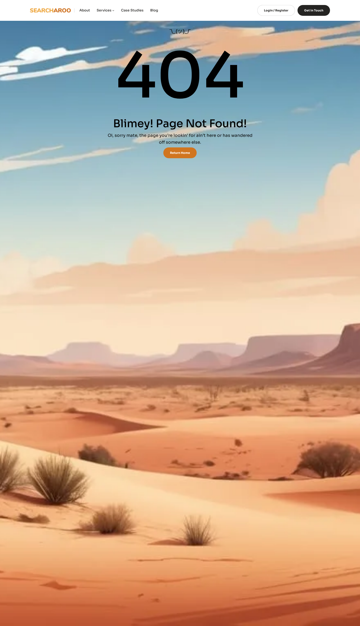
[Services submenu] (113, 10)
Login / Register (276, 10)
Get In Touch (313, 10)
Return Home (180, 153)
